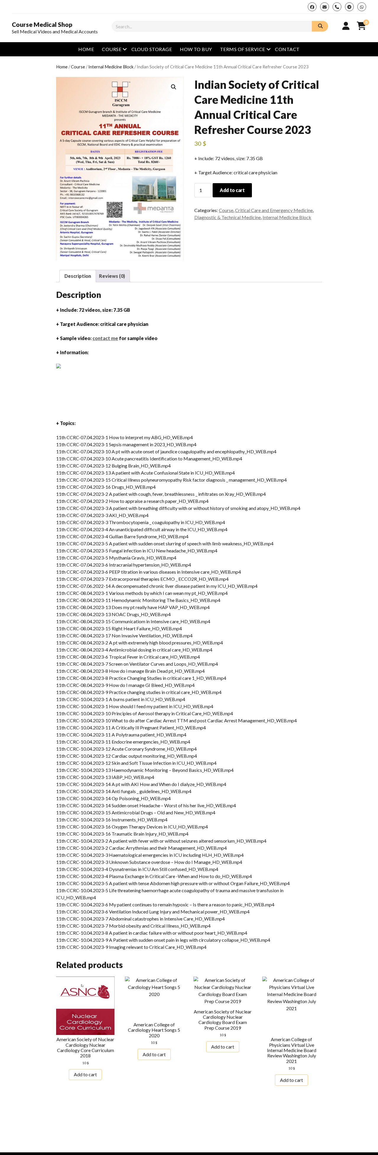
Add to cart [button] (85, 1074)
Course (111, 49)
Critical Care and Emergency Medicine (274, 210)
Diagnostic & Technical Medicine (227, 217)
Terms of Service (242, 49)
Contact (287, 49)
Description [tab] (77, 276)
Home (86, 49)
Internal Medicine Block (110, 66)
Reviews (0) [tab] (112, 276)
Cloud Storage (151, 49)
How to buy (196, 49)
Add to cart (232, 190)
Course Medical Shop (42, 24)
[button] (173, 87)
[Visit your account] (346, 26)
